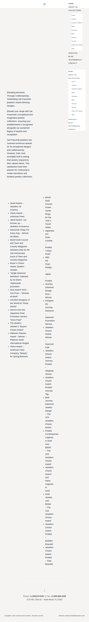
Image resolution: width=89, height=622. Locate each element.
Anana (73, 15)
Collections (74, 10)
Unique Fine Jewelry (77, 45)
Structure (74, 37)
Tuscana (74, 41)
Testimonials (75, 60)
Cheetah (74, 19)
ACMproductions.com (78, 616)
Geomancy (74, 30)
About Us (73, 7)
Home (71, 4)
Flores (73, 26)
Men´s (73, 33)
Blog (70, 56)
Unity (73, 48)
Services (73, 53)
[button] (77, 66)
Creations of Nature (77, 22)
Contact (72, 63)
